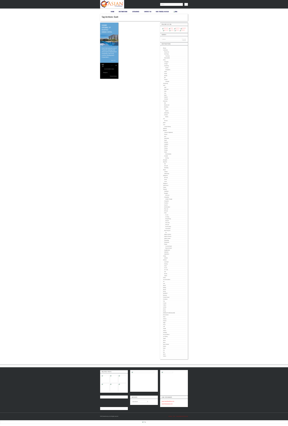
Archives (171, 416)
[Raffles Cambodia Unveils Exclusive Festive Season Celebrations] (105, 387)
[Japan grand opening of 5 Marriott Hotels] (114, 378)
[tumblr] (171, 30)
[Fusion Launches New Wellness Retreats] (122, 387)
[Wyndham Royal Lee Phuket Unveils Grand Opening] (122, 378)
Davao (113, 68)
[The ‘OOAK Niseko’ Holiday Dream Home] (114, 387)
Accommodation (107, 68)
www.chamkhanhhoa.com (168, 401)
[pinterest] (177, 28)
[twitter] (171, 28)
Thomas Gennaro (113, 76)
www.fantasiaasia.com (167, 404)
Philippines (105, 72)
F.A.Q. (174, 416)
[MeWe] (176, 30)
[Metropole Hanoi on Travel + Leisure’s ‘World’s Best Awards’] (105, 378)
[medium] (182, 30)
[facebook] (165, 28)
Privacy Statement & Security (182, 416)
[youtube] (183, 28)
